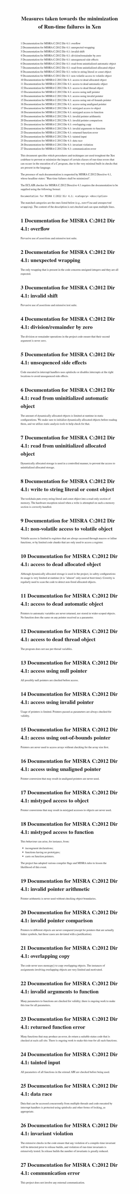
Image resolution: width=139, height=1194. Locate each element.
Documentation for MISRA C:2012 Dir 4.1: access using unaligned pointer (63, 104)
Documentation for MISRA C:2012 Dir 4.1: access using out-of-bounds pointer (66, 100)
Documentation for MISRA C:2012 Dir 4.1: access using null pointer (60, 92)
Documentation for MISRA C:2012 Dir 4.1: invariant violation (57, 144)
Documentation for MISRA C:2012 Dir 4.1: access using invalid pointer (62, 96)
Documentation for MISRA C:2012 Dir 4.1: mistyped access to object (61, 108)
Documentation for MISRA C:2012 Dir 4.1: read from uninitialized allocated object (68, 67)
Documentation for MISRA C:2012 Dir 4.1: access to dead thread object (62, 88)
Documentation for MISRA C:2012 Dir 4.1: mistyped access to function (62, 112)
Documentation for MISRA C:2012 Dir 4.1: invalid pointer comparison (61, 120)
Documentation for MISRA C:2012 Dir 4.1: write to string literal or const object (66, 71)
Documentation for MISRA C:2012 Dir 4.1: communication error (58, 148)
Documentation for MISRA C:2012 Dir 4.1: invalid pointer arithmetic (61, 116)
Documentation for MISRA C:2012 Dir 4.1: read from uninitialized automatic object (68, 63)
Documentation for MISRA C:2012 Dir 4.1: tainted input (54, 136)
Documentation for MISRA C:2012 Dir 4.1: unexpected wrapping (58, 47)
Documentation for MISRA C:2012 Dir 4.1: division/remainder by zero (61, 55)
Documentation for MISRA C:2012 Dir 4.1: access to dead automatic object (64, 84)
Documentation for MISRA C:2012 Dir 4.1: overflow (50, 43)
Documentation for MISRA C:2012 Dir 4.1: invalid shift (53, 51)
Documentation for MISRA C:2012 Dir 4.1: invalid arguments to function (63, 128)
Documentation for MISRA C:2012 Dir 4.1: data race (52, 140)
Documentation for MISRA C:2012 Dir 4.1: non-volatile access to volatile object (66, 76)
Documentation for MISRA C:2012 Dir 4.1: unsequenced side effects (59, 59)
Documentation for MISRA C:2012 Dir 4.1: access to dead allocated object (64, 80)
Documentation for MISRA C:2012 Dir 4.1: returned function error (59, 132)
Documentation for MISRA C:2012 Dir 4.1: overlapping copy (56, 124)
